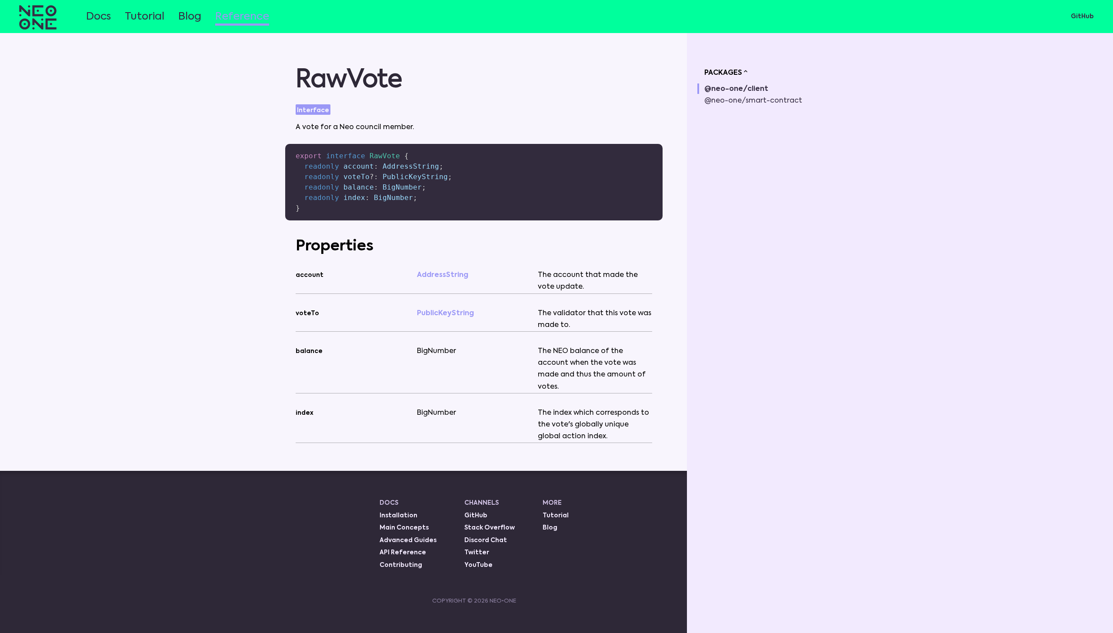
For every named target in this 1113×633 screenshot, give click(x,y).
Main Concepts (404, 528)
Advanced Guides (408, 540)
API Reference (403, 553)
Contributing (401, 565)
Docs (98, 16)
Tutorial (144, 16)
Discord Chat (485, 540)
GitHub (1082, 16)
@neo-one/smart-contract (753, 100)
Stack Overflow (489, 528)
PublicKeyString (445, 313)
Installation (398, 516)
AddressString (442, 275)
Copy (642, 147)
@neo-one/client (736, 89)
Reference (242, 16)
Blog (189, 16)
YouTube (478, 565)
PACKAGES (723, 73)
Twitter (476, 553)
